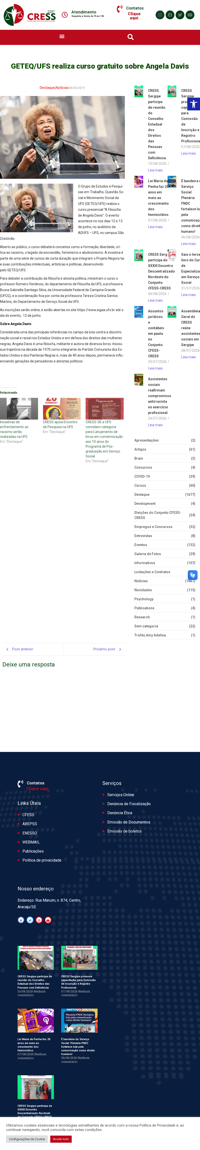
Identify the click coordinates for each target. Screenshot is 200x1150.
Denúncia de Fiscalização (129, 804)
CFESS (28, 814)
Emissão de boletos (124, 831)
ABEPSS (29, 824)
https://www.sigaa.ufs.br (96, 310)
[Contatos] (119, 9)
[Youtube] (190, 15)
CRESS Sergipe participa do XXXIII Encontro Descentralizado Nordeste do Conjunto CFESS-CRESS (161, 271)
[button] (193, 104)
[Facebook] (170, 15)
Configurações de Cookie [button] (27, 1139)
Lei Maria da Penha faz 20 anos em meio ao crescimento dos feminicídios (158, 198)
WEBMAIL (31, 842)
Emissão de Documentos (128, 822)
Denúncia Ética (119, 813)
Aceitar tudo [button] (61, 1139)
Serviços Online (120, 794)
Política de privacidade (41, 860)
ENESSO (29, 833)
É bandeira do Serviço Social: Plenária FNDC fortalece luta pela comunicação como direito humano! (78, 1047)
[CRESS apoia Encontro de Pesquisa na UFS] (62, 409)
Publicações (33, 851)
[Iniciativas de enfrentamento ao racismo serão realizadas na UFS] (19, 409)
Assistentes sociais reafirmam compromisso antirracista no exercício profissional (159, 396)
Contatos (135, 8)
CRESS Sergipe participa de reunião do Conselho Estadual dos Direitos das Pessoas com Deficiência (157, 124)
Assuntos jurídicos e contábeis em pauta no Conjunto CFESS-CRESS (156, 333)
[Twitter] (180, 15)
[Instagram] (160, 15)
